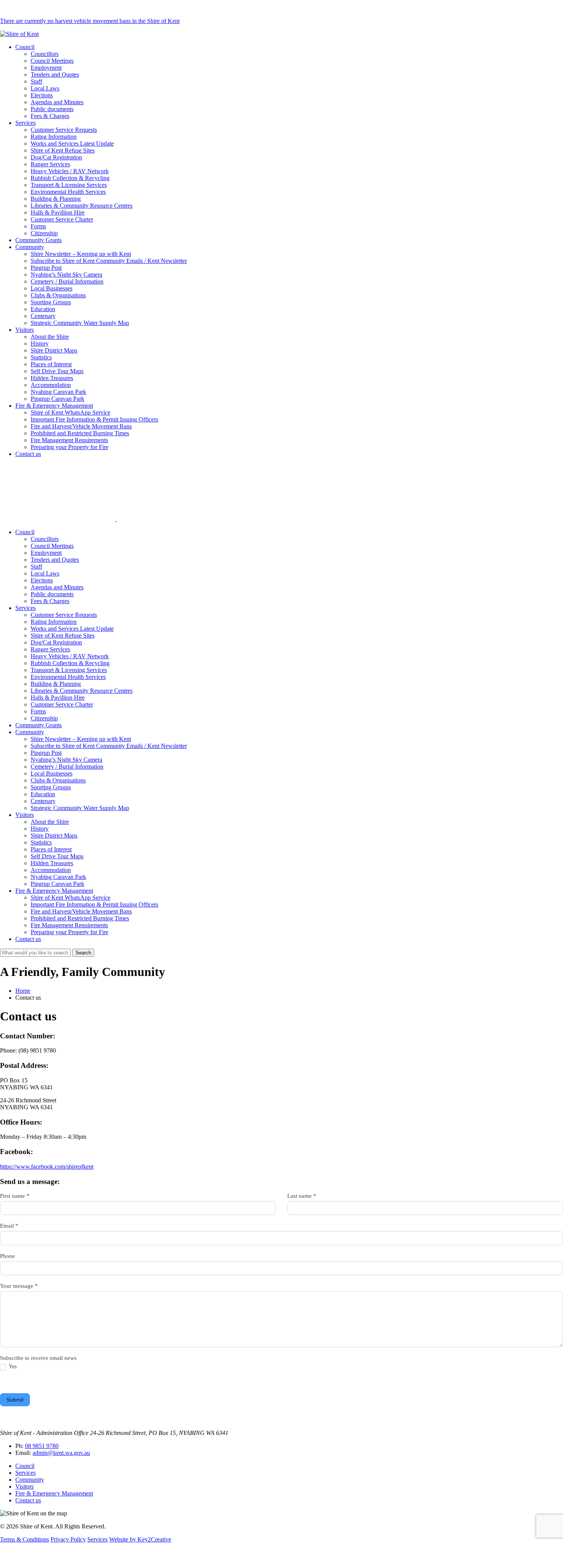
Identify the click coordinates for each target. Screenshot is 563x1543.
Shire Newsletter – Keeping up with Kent (81, 254)
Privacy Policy (68, 1539)
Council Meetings (52, 60)
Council (24, 47)
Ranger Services (50, 164)
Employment (46, 67)
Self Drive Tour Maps (57, 371)
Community (29, 247)
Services (25, 123)
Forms (38, 226)
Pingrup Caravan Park (57, 398)
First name (14, 1196)
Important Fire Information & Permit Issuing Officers (94, 419)
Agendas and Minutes (57, 102)
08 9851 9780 (42, 1446)
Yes (12, 1366)
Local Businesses (51, 288)
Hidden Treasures (52, 378)
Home (22, 990)
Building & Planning (56, 198)
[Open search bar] (115, 519)
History (40, 343)
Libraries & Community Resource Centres (82, 205)
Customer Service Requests (64, 129)
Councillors (45, 54)
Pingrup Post (46, 267)
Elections (42, 95)
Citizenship (44, 233)
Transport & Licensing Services (69, 185)
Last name (301, 1196)
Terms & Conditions (24, 1539)
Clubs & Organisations (58, 295)
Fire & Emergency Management (54, 405)
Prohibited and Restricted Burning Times (80, 433)
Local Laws (45, 88)
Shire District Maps (54, 350)
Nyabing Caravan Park (58, 392)
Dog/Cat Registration (56, 157)
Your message (19, 1286)
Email (9, 1226)
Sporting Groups (51, 302)
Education (43, 309)
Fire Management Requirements (69, 440)
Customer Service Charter (62, 219)
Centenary (43, 316)
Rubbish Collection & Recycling (70, 178)
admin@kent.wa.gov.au (61, 1453)
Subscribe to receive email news (38, 1358)
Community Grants (38, 240)
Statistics (41, 357)
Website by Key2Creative (140, 1539)
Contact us (28, 454)
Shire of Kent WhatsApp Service (70, 412)
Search (83, 953)
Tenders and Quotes (55, 74)
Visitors (24, 329)
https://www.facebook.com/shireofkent (46, 1166)
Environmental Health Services (68, 192)
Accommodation (51, 385)
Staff (36, 81)
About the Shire (50, 336)
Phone (7, 1256)
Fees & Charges (50, 116)
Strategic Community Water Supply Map (80, 323)
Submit (15, 1400)
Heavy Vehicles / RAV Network (70, 171)
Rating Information (54, 136)
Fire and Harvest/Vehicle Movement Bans (81, 426)
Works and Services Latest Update (72, 143)
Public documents (52, 109)
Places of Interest (51, 364)
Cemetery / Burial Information (67, 281)
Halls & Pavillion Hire (58, 212)
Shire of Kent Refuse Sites (63, 150)
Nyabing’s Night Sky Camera (66, 274)
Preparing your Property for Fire (69, 447)
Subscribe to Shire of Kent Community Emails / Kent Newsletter (109, 260)
